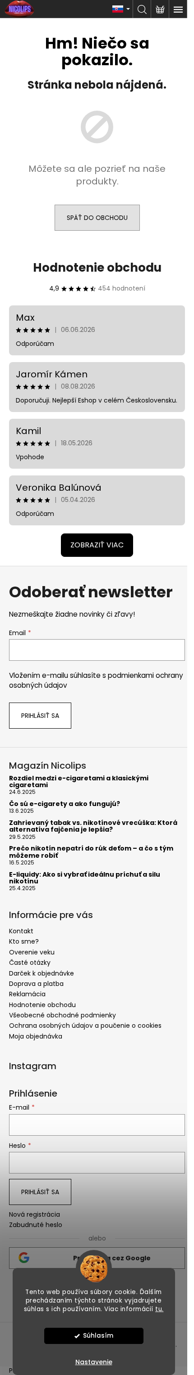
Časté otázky (30, 962)
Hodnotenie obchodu (97, 268)
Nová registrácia (34, 1214)
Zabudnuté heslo (35, 1225)
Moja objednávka (35, 1036)
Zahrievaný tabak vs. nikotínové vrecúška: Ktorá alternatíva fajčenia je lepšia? (93, 826)
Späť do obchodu (97, 217)
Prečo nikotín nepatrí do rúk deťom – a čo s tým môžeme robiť (91, 852)
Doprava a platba (36, 983)
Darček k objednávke (41, 973)
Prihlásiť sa (40, 715)
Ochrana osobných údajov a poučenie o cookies (85, 1025)
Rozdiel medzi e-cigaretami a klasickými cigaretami (78, 782)
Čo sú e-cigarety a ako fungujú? (64, 804)
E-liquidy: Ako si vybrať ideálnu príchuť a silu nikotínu (84, 878)
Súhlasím (98, 1335)
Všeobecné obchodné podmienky (62, 1015)
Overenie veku (32, 952)
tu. (159, 1309)
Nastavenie (93, 1361)
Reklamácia (27, 994)
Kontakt (21, 931)
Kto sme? (24, 941)
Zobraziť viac (97, 545)
